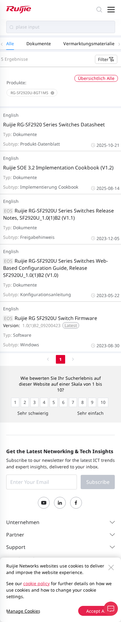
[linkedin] (60, 503)
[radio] (15, 402)
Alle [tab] (10, 43)
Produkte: (16, 82)
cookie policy (36, 583)
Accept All (96, 611)
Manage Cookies (23, 611)
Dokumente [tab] (38, 43)
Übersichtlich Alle (96, 78)
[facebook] (76, 503)
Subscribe (98, 482)
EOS (8, 211)
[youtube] (44, 503)
